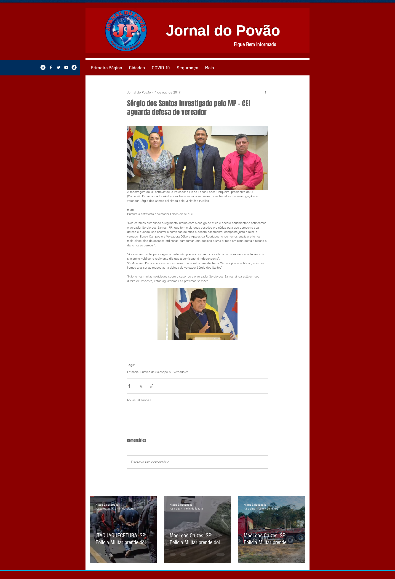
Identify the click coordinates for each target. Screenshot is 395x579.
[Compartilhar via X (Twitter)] (140, 386)
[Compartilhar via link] (151, 386)
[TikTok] (74, 67)
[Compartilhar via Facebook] (129, 386)
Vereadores (181, 372)
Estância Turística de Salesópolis (149, 372)
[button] (136, 67)
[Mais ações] (265, 92)
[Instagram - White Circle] (42, 67)
